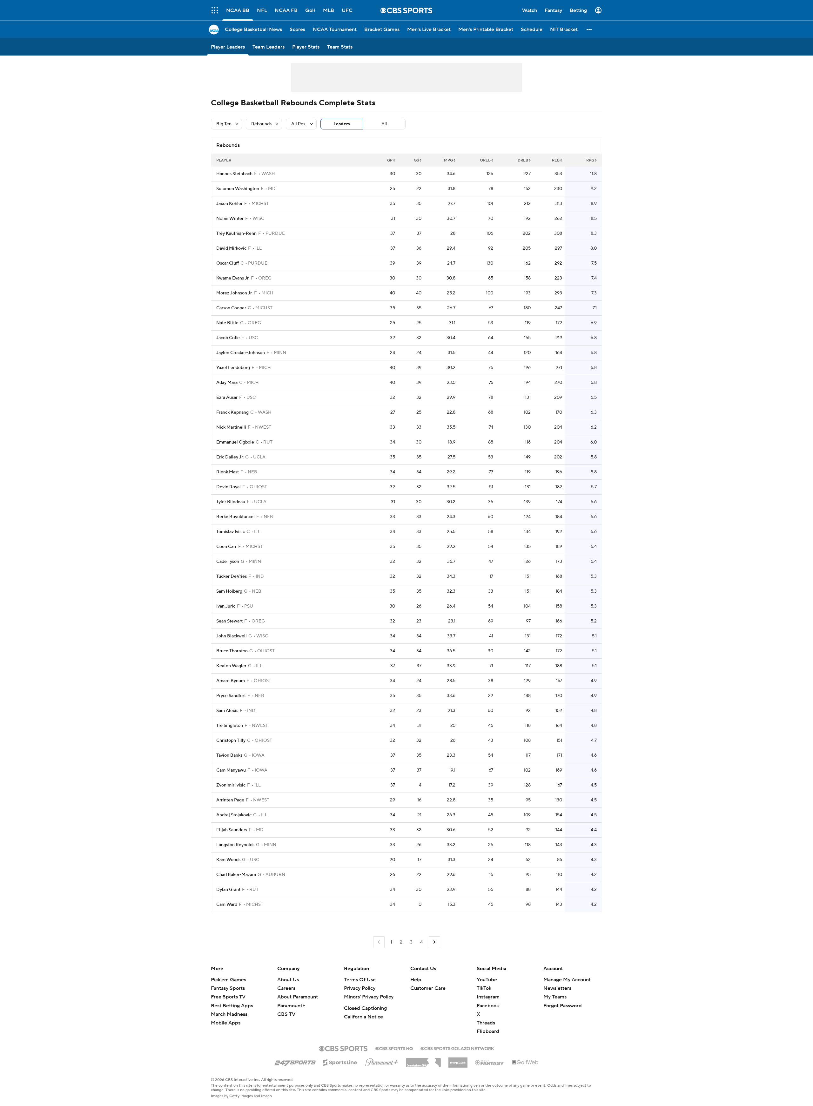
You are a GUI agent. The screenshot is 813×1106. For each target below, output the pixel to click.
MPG (448, 160)
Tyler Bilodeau (230, 502)
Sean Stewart (229, 621)
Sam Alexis (227, 711)
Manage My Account (567, 980)
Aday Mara (227, 382)
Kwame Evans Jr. (232, 278)
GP (390, 160)
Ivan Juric (225, 606)
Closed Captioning (365, 1008)
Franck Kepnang (232, 412)
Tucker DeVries (231, 576)
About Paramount (297, 997)
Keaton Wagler (231, 666)
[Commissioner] (423, 1060)
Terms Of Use (360, 980)
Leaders (341, 124)
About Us (288, 980)
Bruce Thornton (232, 651)
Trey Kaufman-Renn (236, 233)
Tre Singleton (229, 725)
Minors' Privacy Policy (368, 997)
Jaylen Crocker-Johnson (240, 353)
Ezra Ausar (227, 397)
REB (556, 160)
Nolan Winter (230, 218)
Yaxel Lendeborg (233, 368)
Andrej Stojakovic (234, 815)
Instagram (488, 997)
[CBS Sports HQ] (394, 1048)
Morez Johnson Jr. (234, 293)
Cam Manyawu (231, 770)
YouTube (487, 980)
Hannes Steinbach (234, 174)
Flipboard (488, 1031)
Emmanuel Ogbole (235, 442)
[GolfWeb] (525, 1062)
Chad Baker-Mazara (236, 875)
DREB (523, 160)
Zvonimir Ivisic (230, 785)
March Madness (229, 1014)
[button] (589, 29)
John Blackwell (231, 636)
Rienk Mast (227, 472)
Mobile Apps (225, 1023)
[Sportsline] (340, 1061)
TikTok (484, 988)
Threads (486, 1023)
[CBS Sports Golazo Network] (457, 1048)
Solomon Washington (237, 189)
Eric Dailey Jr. (230, 457)
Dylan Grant (228, 889)
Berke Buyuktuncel (235, 517)
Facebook (488, 1006)
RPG (590, 160)
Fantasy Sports (228, 988)
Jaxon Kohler (229, 204)
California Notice (363, 1017)
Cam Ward (226, 904)
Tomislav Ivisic (230, 532)
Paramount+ (291, 1006)
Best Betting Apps (232, 1006)
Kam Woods (228, 860)
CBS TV (286, 1014)
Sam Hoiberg (229, 591)
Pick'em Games (228, 980)
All (384, 124)
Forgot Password (562, 1006)
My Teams (555, 997)
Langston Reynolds (235, 845)
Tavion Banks (229, 755)
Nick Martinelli (231, 427)
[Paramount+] (381, 1061)
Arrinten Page (230, 800)
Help (415, 980)
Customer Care (428, 988)
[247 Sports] (295, 1061)
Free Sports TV (228, 997)
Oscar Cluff (227, 263)
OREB (485, 160)
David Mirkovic (231, 248)
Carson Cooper (231, 308)
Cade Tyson (227, 561)
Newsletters (557, 988)
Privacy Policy (359, 988)
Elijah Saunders (231, 830)
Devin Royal (228, 487)
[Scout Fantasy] (489, 1062)
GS (416, 160)
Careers (286, 988)
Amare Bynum (230, 681)
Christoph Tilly (230, 740)
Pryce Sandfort (231, 696)
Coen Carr (226, 547)
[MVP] (457, 1060)
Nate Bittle (227, 323)
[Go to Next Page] (434, 942)
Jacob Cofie (228, 338)
